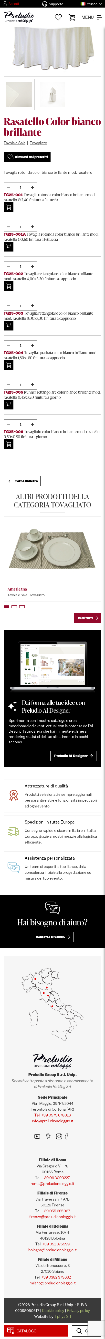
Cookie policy (53, 1310)
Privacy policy (78, 1310)
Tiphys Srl (62, 1316)
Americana (17, 589)
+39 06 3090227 (56, 1177)
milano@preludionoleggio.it (53, 1283)
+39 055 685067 (56, 1211)
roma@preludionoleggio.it (52, 1183)
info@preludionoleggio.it (52, 1121)
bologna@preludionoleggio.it (52, 1250)
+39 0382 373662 (56, 1277)
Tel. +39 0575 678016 (52, 1115)
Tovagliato (38, 143)
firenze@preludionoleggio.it (52, 1216)
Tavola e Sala (14, 143)
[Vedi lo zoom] (52, 42)
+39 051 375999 (56, 1244)
